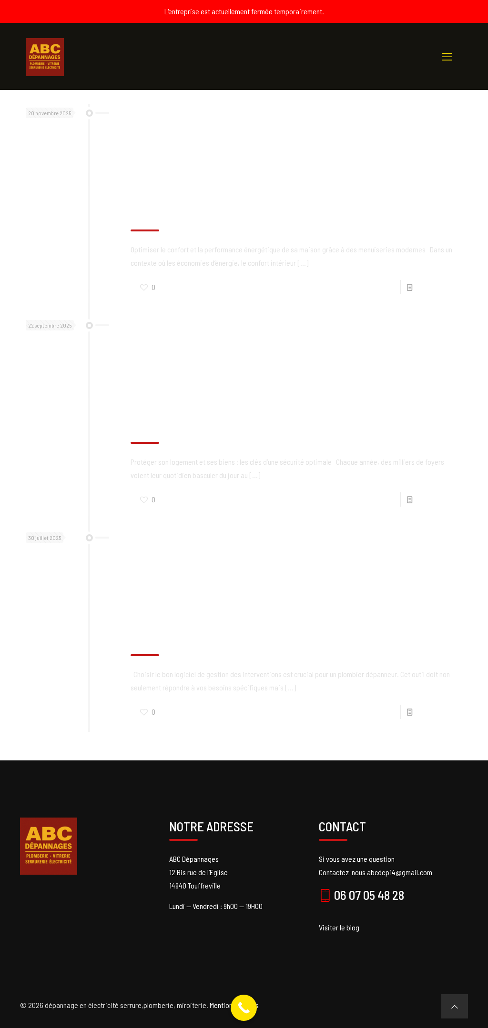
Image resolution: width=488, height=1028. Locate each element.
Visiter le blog (339, 927)
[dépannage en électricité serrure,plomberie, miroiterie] (45, 56)
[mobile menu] (447, 56)
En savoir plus (435, 286)
